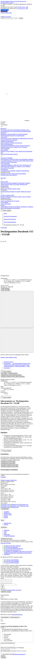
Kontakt (3, 196)
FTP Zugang (16, 184)
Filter (4, 590)
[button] (1, 593)
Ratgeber (12, 191)
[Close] (6, 581)
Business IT (4, 128)
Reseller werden (5, 10)
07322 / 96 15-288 (5, 290)
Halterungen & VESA (13, 145)
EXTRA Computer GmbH (7, 195)
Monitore (7, 142)
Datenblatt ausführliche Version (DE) (9, 465)
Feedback (3, 657)
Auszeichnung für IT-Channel (11, 201)
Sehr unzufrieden (8, 640)
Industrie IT (3, 132)
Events (2, 201)
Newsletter (17, 191)
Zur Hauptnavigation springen (13, 2)
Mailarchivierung (24, 138)
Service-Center (4, 181)
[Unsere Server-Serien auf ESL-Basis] (9, 175)
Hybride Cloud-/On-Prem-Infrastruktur (16, 173)
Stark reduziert (4, 150)
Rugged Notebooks (23, 134)
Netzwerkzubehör (5, 148)
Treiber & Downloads (6, 183)
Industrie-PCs (4, 134)
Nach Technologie (5, 163)
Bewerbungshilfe (15, 208)
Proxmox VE (27, 165)
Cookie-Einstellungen (9, 536)
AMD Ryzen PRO (5, 166)
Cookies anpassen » (15, 617)
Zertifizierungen (9, 196)
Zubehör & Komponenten (7, 141)
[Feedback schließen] (2, 621)
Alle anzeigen (13, 162)
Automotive (19, 170)
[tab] (9, 361)
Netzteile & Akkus (5, 147)
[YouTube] (10, 507)
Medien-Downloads (26, 191)
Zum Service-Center (6, 543)
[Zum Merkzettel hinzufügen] (17, 309)
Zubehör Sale (21, 151)
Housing (15, 140)
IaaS (2, 138)
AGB (5, 531)
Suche (2, 18)
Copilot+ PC (16, 165)
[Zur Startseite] (3, 93)
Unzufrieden (7, 639)
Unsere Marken (4, 202)
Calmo (5, 204)
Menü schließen (7, 210)
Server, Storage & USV (16, 147)
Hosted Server (9, 140)
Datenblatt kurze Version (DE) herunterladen (11, 375)
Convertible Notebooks (6, 165)
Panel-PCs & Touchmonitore (17, 135)
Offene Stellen (4, 206)
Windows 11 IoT (21, 166)
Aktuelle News (7, 523)
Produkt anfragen (5, 288)
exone (2, 204)
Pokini (9, 204)
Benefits (9, 208)
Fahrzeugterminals (5, 135)
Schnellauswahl (4, 509)
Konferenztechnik (26, 131)
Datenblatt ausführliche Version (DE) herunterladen (12, 376)
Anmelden (3, 477)
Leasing (18, 188)
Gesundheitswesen (5, 170)
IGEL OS (21, 165)
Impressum (6, 530)
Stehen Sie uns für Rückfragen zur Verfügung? (12, 647)
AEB (5, 533)
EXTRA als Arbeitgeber (14, 206)
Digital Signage (26, 160)
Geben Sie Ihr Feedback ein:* (8, 643)
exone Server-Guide (17, 160)
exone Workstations (23, 159)
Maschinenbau (25, 170)
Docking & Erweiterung (16, 142)
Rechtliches (4, 527)
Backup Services (7, 138)
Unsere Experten (17, 196)
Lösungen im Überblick (6, 158)
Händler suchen (13, 357)
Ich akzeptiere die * (14, 654)
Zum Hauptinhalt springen (7, 1)
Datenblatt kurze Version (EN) (8, 463)
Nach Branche (4, 169)
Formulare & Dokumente (18, 183)
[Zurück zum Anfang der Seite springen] (2, 597)
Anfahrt (8, 198)
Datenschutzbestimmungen (18, 654)
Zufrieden (6, 636)
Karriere (3, 205)
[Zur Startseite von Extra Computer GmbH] (9, 480)
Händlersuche (4, 11)
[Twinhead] (4, 227)
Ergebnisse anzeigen (6, 591)
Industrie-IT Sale (13, 151)
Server (27, 130)
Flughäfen (12, 170)
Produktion (3, 198)
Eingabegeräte (4, 145)
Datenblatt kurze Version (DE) (8, 461)
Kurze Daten (4, 373)
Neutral (6, 637)
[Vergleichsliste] (17, 340)
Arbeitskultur (23, 206)
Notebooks (23, 130)
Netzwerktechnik (5, 131)
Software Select (9, 184)
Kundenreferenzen (5, 191)
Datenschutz (7, 534)
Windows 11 (13, 166)
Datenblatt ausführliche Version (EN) (9, 466)
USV (10, 131)
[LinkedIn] (10, 504)
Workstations (17, 130)
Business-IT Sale (5, 151)
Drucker (3, 142)
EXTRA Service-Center (6, 538)
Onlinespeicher (15, 138)
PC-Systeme (4, 130)
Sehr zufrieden (7, 634)
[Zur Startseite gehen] (6, 12)
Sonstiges (24, 147)
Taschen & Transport (24, 145)
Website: (3, 627)
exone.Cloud (4, 137)
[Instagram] (19, 506)
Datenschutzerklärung (17, 614)
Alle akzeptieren (5, 617)
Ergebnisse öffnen (11, 590)
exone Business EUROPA (7, 159)
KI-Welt (16, 159)
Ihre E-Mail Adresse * (6, 651)
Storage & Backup (17, 131)
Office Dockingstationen (7, 144)
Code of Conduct (26, 196)
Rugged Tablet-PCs (13, 134)
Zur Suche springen (19, 1)
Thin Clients (10, 130)
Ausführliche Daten (13, 373)
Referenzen (3, 173)
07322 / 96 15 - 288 (23, 7)
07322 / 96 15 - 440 (23, 8)
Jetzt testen (3, 178)
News (2, 520)
